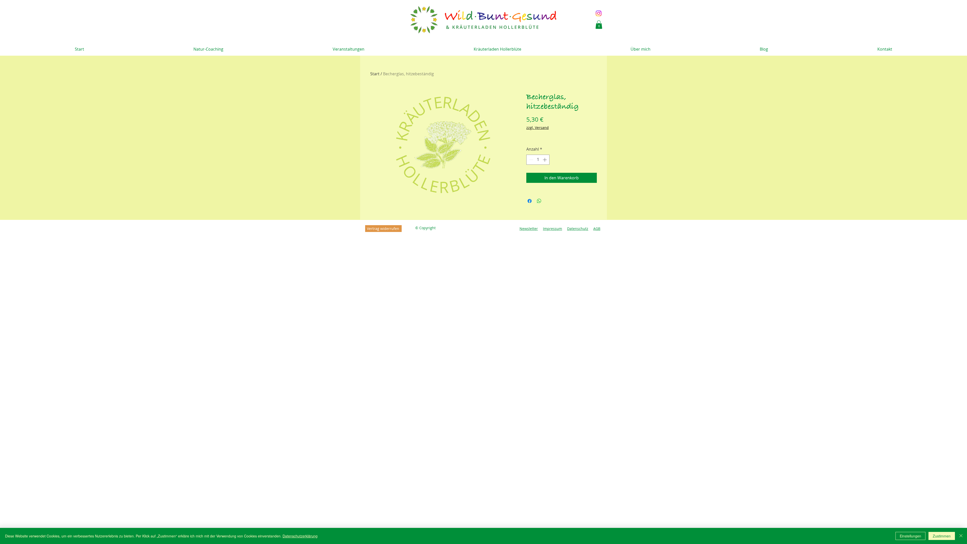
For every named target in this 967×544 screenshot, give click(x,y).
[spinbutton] (538, 159)
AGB (596, 228)
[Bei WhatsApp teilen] (539, 201)
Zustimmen (942, 535)
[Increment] (545, 159)
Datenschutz (577, 228)
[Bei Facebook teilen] (530, 201)
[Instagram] (598, 13)
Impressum (552, 228)
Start (374, 74)
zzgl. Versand (537, 127)
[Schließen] (961, 536)
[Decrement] (530, 159)
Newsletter (529, 228)
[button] (598, 24)
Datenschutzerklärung (300, 535)
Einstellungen (910, 535)
